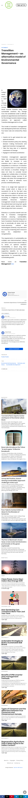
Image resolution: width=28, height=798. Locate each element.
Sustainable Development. (13, 364)
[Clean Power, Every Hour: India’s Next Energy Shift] (14, 567)
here (12, 264)
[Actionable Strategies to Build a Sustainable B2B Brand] (14, 629)
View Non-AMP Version (18, 767)
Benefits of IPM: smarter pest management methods (11, 677)
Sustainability (10, 44)
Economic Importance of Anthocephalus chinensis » (15, 303)
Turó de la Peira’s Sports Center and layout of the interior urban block (12, 418)
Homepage (3, 44)
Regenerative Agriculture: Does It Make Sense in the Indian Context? (12, 743)
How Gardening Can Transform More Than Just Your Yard (13, 612)
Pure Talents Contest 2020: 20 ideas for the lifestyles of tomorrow (12, 512)
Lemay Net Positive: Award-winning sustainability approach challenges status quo (13, 481)
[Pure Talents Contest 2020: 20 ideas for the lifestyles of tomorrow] (14, 500)
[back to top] (25, 792)
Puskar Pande (11, 292)
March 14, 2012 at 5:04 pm (10, 333)
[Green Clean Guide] (8, 5)
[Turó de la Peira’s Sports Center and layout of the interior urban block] (14, 406)
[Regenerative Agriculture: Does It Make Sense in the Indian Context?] (14, 730)
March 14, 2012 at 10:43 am (10, 317)
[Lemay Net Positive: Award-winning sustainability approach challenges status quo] (14, 469)
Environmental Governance (8, 363)
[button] (17, 98)
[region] (14, 29)
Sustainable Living (6, 606)
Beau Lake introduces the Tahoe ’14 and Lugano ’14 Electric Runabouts (13, 449)
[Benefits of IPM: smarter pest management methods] (14, 663)
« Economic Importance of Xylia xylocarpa (13, 310)
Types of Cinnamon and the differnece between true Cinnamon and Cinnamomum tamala (13, 711)
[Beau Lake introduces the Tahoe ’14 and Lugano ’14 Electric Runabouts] (14, 437)
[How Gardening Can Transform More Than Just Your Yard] (14, 598)
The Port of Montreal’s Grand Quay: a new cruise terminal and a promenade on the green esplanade (13, 543)
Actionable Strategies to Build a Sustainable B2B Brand (12, 643)
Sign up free (21, 5)
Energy (3, 575)
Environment (4, 671)
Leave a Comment (14, 349)
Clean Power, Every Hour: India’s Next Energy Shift (12, 580)
